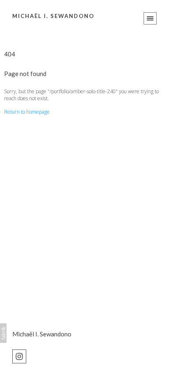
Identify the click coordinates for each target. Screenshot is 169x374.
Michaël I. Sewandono (41, 334)
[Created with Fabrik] (3, 333)
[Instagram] (19, 355)
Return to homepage (27, 111)
